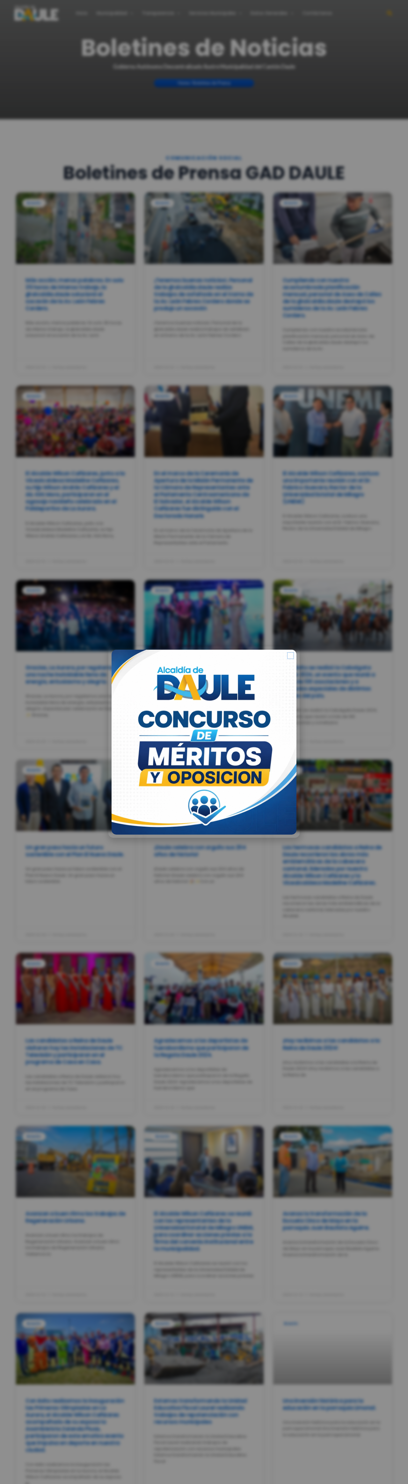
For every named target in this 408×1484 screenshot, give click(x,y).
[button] (290, 655)
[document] (204, 742)
